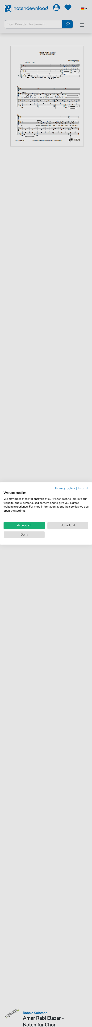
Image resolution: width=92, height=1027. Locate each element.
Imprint (83, 488)
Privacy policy (65, 488)
